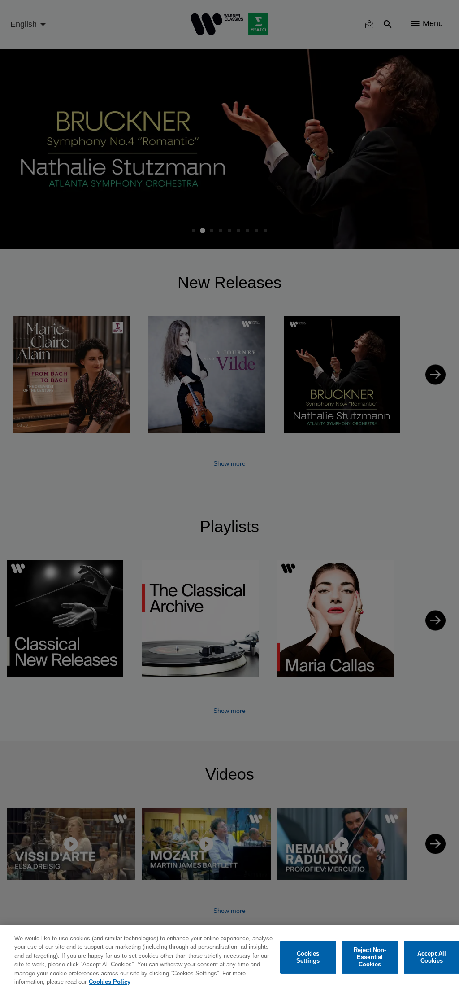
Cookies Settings (308, 957)
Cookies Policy (109, 981)
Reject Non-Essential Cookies (370, 957)
